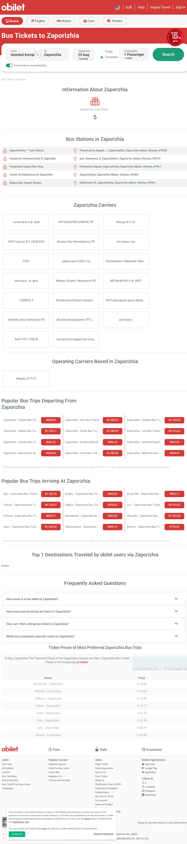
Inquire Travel (160, 7)
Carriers (6, 772)
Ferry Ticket (101, 776)
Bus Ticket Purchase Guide (16, 784)
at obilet (82, 662)
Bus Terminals (9, 776)
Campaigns (8, 788)
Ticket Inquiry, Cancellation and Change (108, 810)
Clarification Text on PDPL (108, 784)
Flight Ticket (101, 764)
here (44, 828)
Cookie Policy (102, 792)
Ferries (116, 21)
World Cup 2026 (10, 780)
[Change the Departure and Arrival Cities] (37, 54)
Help (141, 7)
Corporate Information (106, 788)
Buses (14, 21)
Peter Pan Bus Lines (59, 768)
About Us (99, 780)
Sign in (181, 7)
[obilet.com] (21, 10)
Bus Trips (7, 764)
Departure (84, 51)
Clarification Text (21, 822)
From (14, 51)
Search (168, 54)
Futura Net (54, 772)
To (45, 51)
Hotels (66, 21)
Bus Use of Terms (104, 796)
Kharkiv (5, 565)
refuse (87, 818)
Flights (39, 21)
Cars (90, 21)
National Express (57, 764)
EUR (129, 7)
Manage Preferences (104, 834)
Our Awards (101, 800)
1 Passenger (134, 54)
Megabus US (55, 776)
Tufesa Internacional (59, 780)
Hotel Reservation (104, 768)
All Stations (8, 768)
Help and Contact (104, 804)
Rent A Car (100, 772)
